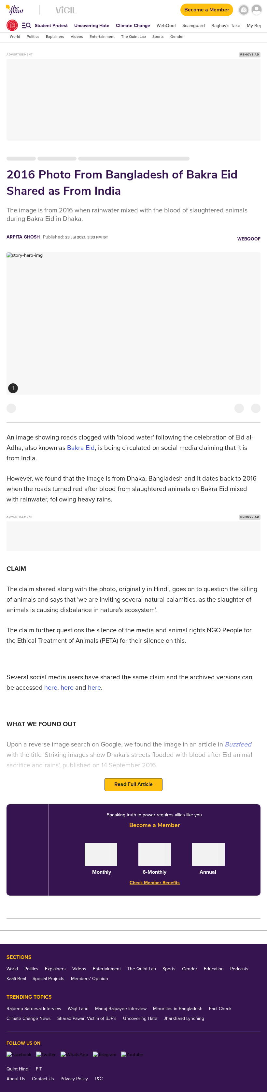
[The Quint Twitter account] (46, 1055)
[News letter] (243, 10)
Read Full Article (133, 784)
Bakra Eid (81, 448)
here (50, 688)
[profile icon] (256, 10)
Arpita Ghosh (23, 237)
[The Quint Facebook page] (19, 1055)
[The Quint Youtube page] (132, 1055)
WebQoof (248, 239)
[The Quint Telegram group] (104, 1055)
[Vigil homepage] (66, 13)
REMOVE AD (249, 54)
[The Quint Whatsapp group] (74, 1055)
